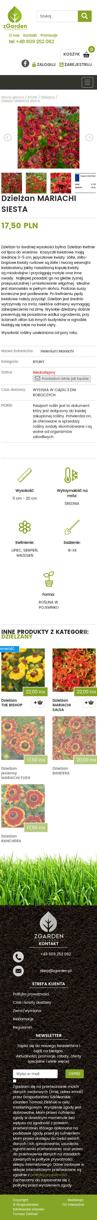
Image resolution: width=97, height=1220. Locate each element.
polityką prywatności (49, 1175)
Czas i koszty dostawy (32, 1003)
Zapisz (74, 1074)
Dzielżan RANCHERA (11, 838)
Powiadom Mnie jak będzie (65, 379)
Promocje (49, 35)
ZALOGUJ (46, 65)
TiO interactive (73, 1204)
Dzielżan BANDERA (61, 771)
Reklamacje (23, 1019)
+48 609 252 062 (35, 42)
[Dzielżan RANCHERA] (23, 806)
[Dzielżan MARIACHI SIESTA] (48, 137)
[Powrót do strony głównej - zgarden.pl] (15, 18)
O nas (14, 35)
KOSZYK (77, 53)
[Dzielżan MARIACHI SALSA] (74, 670)
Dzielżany (17, 637)
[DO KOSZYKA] (38, 702)
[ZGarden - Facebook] (25, 63)
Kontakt (30, 35)
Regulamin (22, 1027)
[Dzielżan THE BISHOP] (23, 670)
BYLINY (38, 362)
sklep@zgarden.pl (55, 971)
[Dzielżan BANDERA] (74, 738)
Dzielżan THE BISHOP (12, 703)
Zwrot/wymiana (27, 1011)
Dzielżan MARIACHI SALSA (62, 705)
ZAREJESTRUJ (78, 65)
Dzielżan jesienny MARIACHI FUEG (15, 773)
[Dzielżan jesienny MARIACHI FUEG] (23, 738)
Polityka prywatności (31, 994)
